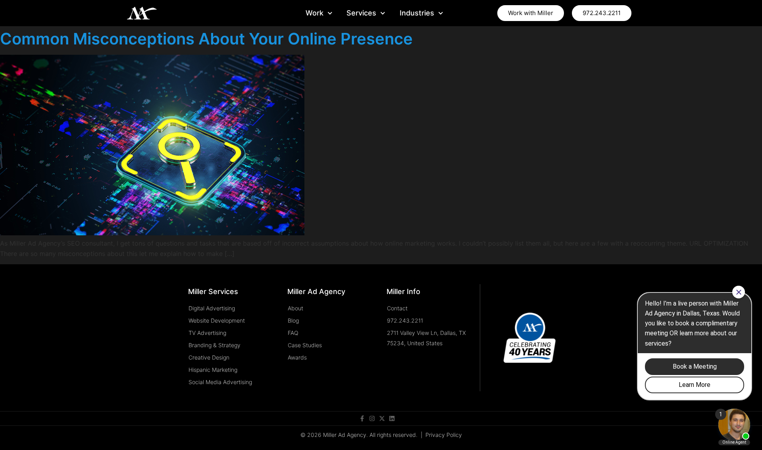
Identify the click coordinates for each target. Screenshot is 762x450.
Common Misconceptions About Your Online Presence (206, 38)
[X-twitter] (382, 418)
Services (361, 13)
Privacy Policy (443, 434)
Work (314, 13)
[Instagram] (372, 418)
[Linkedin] (392, 418)
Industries (417, 13)
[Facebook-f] (362, 418)
